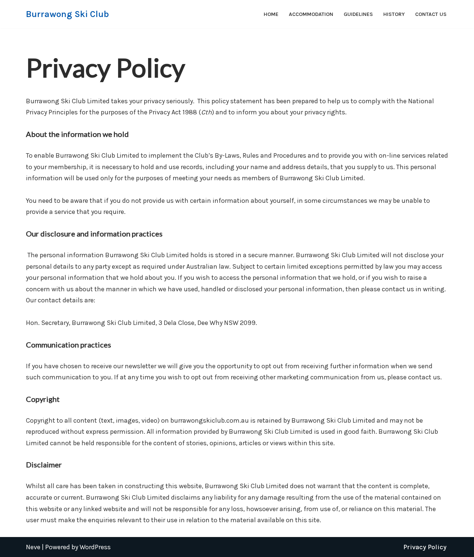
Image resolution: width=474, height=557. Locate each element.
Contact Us (431, 14)
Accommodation (311, 14)
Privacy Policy (425, 547)
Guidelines (358, 14)
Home (271, 14)
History (394, 14)
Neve (33, 547)
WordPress (95, 547)
